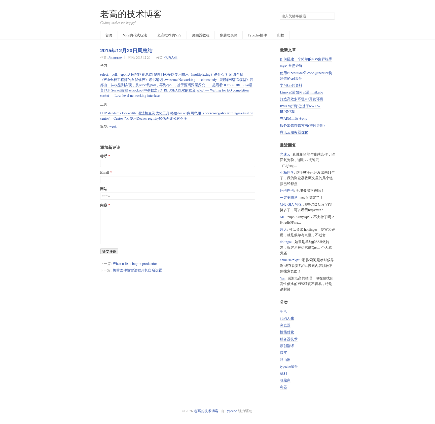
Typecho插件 (257, 35)
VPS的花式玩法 (135, 35)
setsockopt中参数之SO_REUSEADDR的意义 (162, 90)
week (113, 126)
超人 (283, 229)
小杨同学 (287, 172)
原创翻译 (287, 345)
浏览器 (285, 325)
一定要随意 (289, 197)
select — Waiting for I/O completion (223, 90)
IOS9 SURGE (234, 84)
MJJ (282, 216)
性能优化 (287, 331)
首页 (109, 35)
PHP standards (110, 113)
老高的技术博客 (131, 14)
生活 (283, 311)
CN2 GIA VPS (290, 204)
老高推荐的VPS (169, 35)
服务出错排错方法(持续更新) (302, 125)
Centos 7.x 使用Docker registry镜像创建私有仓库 (150, 118)
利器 (283, 387)
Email (104, 172)
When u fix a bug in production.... (137, 263)
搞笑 (283, 352)
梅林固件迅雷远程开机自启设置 (137, 270)
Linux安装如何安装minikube (301, 92)
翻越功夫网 (228, 35)
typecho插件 (289, 366)
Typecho (231, 410)
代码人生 (170, 57)
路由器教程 (200, 35)
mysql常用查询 (291, 65)
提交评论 (109, 251)
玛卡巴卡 (287, 190)
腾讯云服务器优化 (294, 132)
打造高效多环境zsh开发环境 (301, 99)
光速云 (285, 154)
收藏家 (285, 380)
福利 (283, 373)
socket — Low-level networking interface (130, 95)
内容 (103, 205)
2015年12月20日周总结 (126, 50)
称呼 (103, 156)
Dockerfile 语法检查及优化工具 (145, 113)
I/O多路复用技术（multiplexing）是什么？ (195, 74)
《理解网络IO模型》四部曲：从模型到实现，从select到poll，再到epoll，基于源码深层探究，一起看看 (176, 82)
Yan (282, 278)
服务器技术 (289, 339)
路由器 (285, 359)
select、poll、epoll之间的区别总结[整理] (131, 74)
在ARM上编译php (293, 118)
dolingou (286, 241)
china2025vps (289, 259)
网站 (103, 189)
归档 (280, 35)
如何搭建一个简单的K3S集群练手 (306, 59)
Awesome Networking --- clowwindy (190, 79)
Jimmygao (115, 57)
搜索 (331, 16)
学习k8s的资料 (291, 85)
